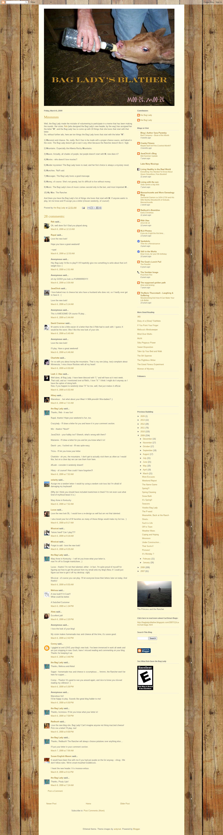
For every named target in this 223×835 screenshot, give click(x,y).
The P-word (147, 511)
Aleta (53, 612)
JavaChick (55, 288)
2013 (142, 420)
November (147, 443)
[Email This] (88, 207)
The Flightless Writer (146, 360)
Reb (66, 126)
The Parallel (145, 264)
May (145, 466)
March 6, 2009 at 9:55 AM (62, 584)
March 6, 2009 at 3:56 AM (62, 283)
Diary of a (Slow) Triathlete (149, 321)
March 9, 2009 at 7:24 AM (62, 785)
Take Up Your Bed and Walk (149, 351)
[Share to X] (94, 207)
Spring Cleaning (149, 492)
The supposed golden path (153, 283)
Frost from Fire (146, 275)
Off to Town (147, 527)
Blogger (136, 829)
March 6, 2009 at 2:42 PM (62, 638)
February (147, 559)
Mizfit (139, 338)
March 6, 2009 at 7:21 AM (62, 403)
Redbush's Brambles (150, 210)
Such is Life (147, 523)
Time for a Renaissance (150, 244)
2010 (142, 431)
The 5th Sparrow (144, 356)
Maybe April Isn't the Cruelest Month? (155, 146)
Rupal (53, 235)
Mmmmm (146, 538)
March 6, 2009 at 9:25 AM (62, 549)
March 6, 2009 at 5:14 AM (62, 304)
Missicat (55, 528)
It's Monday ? (148, 554)
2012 (142, 424)
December (147, 439)
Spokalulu (145, 241)
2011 (142, 428)
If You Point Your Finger (147, 325)
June (145, 462)
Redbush (55, 721)
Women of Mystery (145, 369)
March (146, 473)
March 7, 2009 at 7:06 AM (62, 750)
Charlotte (55, 358)
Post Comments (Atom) (94, 810)
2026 (142, 416)
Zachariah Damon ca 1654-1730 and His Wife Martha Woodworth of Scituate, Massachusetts (157, 199)
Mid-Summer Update (149, 156)
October (146, 446)
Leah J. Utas (56, 374)
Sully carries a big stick (149, 185)
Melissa (54, 590)
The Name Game (149, 484)
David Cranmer (58, 323)
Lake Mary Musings (149, 164)
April (145, 470)
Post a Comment (55, 791)
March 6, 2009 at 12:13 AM (63, 229)
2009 (142, 435)
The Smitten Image (149, 272)
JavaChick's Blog (148, 153)
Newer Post (51, 803)
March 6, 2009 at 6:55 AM (62, 390)
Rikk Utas (144, 220)
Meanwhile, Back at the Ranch (155, 515)
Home (88, 803)
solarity (54, 480)
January (146, 562)
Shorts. (145, 519)
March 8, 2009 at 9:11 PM (62, 772)
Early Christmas (147, 213)
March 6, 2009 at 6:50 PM (62, 702)
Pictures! (146, 550)
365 (138, 317)
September (148, 450)
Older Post (125, 803)
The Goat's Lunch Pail (150, 262)
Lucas (53, 510)
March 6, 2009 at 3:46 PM (62, 657)
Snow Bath (147, 496)
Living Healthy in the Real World (155, 169)
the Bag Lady (57, 408)
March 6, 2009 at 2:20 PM (62, 619)
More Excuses (148, 477)
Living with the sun (149, 182)
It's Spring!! (147, 500)
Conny (54, 644)
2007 (142, 571)
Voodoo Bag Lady (150, 508)
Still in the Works (148, 251)
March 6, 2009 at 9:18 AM (62, 536)
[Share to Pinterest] (100, 207)
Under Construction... (151, 542)
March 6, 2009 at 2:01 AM (62, 269)
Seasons (146, 504)
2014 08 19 (145, 223)
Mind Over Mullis (144, 334)
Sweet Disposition (145, 347)
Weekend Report (149, 480)
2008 (142, 567)
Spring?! (145, 488)
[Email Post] (83, 208)
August (146, 454)
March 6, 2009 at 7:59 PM (62, 716)
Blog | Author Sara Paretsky (153, 133)
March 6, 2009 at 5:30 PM (62, 687)
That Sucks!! (148, 546)
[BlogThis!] (91, 207)
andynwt (117, 829)
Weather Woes (148, 531)
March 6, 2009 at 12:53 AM (63, 253)
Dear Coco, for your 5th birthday (153, 254)
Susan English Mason (61, 756)
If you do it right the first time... (152, 233)
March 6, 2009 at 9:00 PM (62, 732)
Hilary (53, 395)
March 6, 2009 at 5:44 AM (62, 317)
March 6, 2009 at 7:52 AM (62, 474)
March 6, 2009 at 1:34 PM (62, 606)
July (145, 458)
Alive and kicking (147, 285)
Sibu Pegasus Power (146, 343)
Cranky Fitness (147, 143)
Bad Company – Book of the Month (154, 135)
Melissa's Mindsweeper (147, 329)
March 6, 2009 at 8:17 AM (62, 523)
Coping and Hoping (150, 534)
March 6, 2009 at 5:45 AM (62, 333)
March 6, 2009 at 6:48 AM (62, 352)
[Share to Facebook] (97, 207)
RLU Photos (146, 231)
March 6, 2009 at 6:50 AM (62, 368)
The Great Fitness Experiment (150, 364)
